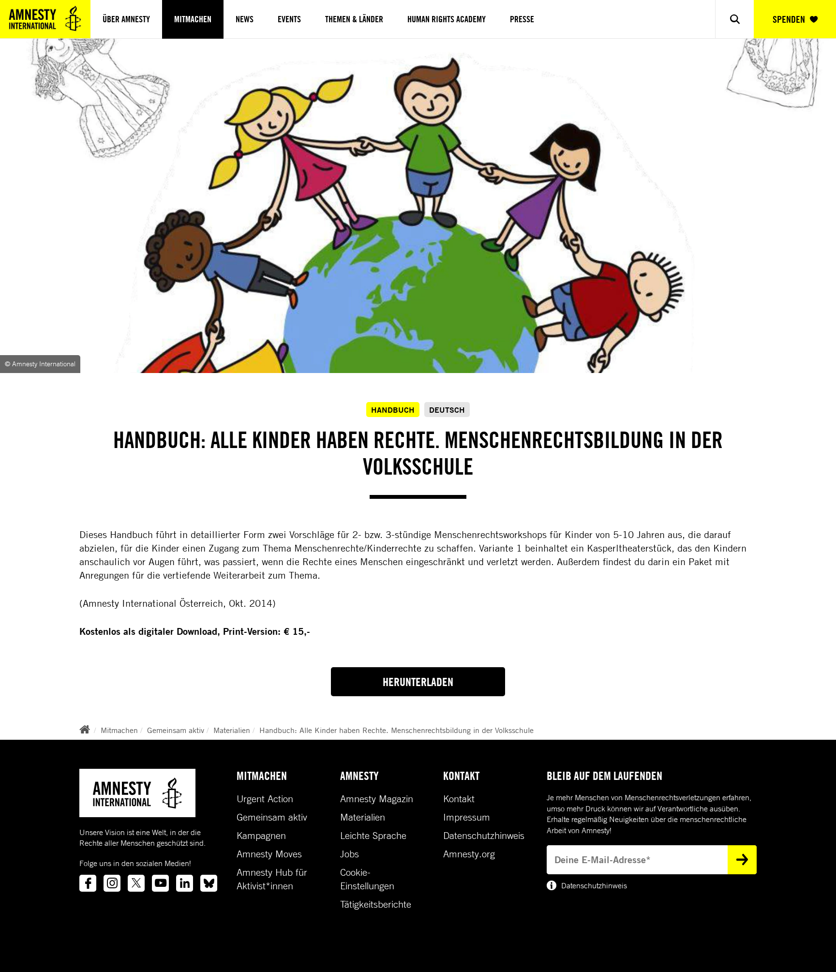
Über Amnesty (126, 19)
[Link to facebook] (87, 883)
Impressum (466, 817)
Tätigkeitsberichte (375, 904)
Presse (522, 19)
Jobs (349, 854)
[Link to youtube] (160, 883)
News (245, 19)
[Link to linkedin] (184, 883)
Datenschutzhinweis (483, 835)
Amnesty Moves (269, 854)
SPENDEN (789, 19)
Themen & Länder (354, 19)
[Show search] (734, 19)
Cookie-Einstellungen (367, 879)
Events (289, 19)
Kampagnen (261, 835)
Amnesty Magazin (376, 799)
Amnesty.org (469, 854)
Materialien (231, 730)
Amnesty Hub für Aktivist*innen (272, 879)
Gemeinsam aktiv (175, 730)
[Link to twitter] (136, 883)
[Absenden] (742, 859)
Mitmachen (192, 19)
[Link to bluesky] (208, 883)
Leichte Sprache (373, 835)
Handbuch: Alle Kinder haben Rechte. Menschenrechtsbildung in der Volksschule (396, 730)
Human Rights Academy (446, 19)
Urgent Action (265, 799)
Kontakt (459, 799)
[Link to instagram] (112, 883)
